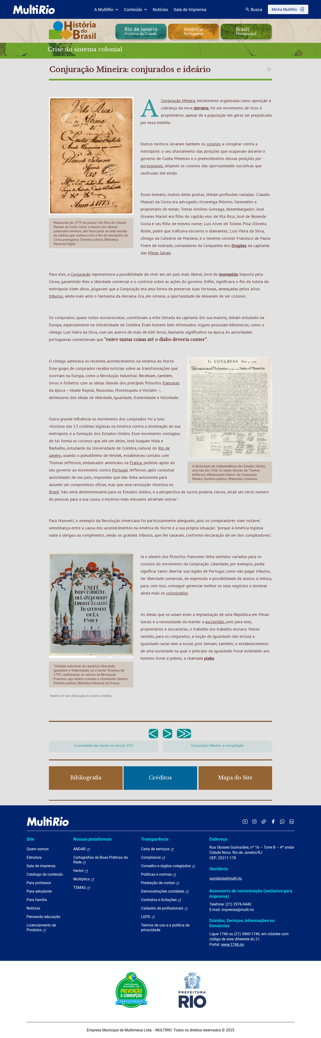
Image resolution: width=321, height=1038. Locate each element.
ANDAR (79, 849)
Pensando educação (43, 916)
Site (30, 839)
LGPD (146, 916)
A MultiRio (103, 9)
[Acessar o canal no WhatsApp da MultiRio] (282, 821)
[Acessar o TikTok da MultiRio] (264, 821)
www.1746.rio (232, 944)
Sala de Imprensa (190, 9)
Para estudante (39, 891)
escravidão (214, 621)
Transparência (154, 839)
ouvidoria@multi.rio (225, 878)
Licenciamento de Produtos (41, 927)
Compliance (151, 857)
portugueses (152, 165)
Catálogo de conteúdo (45, 874)
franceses (171, 383)
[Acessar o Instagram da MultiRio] (254, 821)
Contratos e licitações (159, 900)
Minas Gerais (159, 253)
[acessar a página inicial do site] (34, 9)
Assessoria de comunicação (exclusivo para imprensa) (250, 893)
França (136, 462)
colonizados (177, 593)
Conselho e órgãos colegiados (166, 866)
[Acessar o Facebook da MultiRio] (273, 821)
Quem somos (38, 849)
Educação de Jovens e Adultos (92, 696)
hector (79, 870)
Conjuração (80, 274)
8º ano (66, 696)
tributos (56, 296)
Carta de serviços (155, 849)
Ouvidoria (218, 868)
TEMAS (80, 887)
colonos (214, 144)
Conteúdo (133, 9)
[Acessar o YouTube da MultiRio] (245, 821)
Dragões (239, 245)
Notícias (160, 9)
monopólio (228, 274)
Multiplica (82, 879)
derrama (201, 108)
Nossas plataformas (92, 839)
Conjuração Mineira (178, 100)
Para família (37, 900)
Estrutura (34, 857)
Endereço (218, 839)
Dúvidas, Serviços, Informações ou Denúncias (241, 923)
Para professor (39, 883)
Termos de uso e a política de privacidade (165, 927)
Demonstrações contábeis (163, 891)
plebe (209, 658)
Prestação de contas (158, 883)
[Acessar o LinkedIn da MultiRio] (291, 821)
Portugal (120, 470)
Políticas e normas (157, 874)
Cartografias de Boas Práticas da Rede (100, 859)
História (55, 696)
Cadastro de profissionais (162, 908)
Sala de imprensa (41, 866)
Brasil (54, 492)
